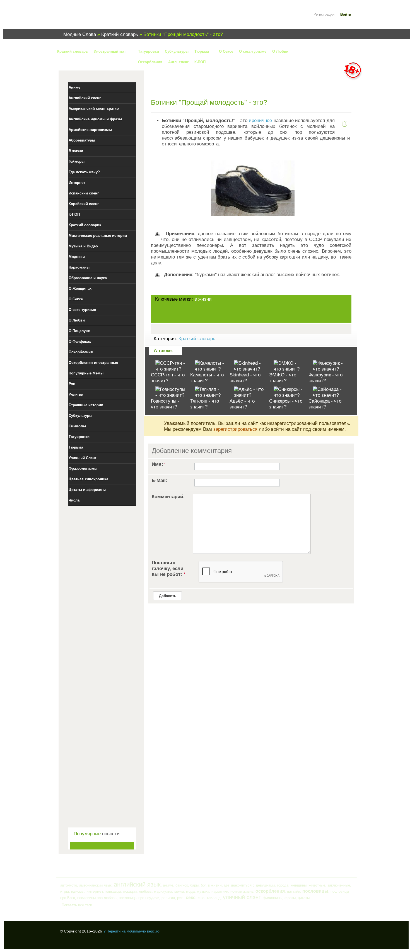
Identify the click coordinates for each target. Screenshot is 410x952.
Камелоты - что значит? (207, 377)
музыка (203, 891)
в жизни (203, 299)
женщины (299, 885)
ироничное (260, 120)
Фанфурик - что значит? (325, 377)
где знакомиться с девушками (249, 885)
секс (191, 897)
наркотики (219, 891)
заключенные (338, 885)
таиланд (214, 898)
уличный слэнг (242, 897)
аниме (168, 885)
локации (130, 891)
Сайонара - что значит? (324, 404)
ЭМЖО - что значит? (282, 377)
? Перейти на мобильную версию (131, 931)
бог (203, 885)
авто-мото (68, 885)
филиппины (272, 898)
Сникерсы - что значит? (285, 404)
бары (194, 885)
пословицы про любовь (97, 898)
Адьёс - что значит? (242, 404)
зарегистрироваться (235, 429)
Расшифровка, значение (93, 17)
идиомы (77, 891)
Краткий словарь (197, 338)
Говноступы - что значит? (165, 404)
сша (201, 898)
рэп (180, 897)
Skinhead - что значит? (245, 377)
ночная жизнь (241, 891)
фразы (290, 898)
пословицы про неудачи (139, 898)
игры (64, 891)
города (282, 885)
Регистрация (323, 14)
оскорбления (270, 891)
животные (317, 885)
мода (190, 891)
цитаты (304, 898)
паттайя (293, 891)
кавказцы (113, 891)
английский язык (137, 884)
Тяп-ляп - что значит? (204, 404)
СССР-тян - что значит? (168, 377)
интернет (94, 891)
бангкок (181, 885)
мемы (179, 891)
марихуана (163, 891)
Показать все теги (77, 905)
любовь (145, 891)
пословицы (315, 891)
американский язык (95, 885)
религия (168, 898)
